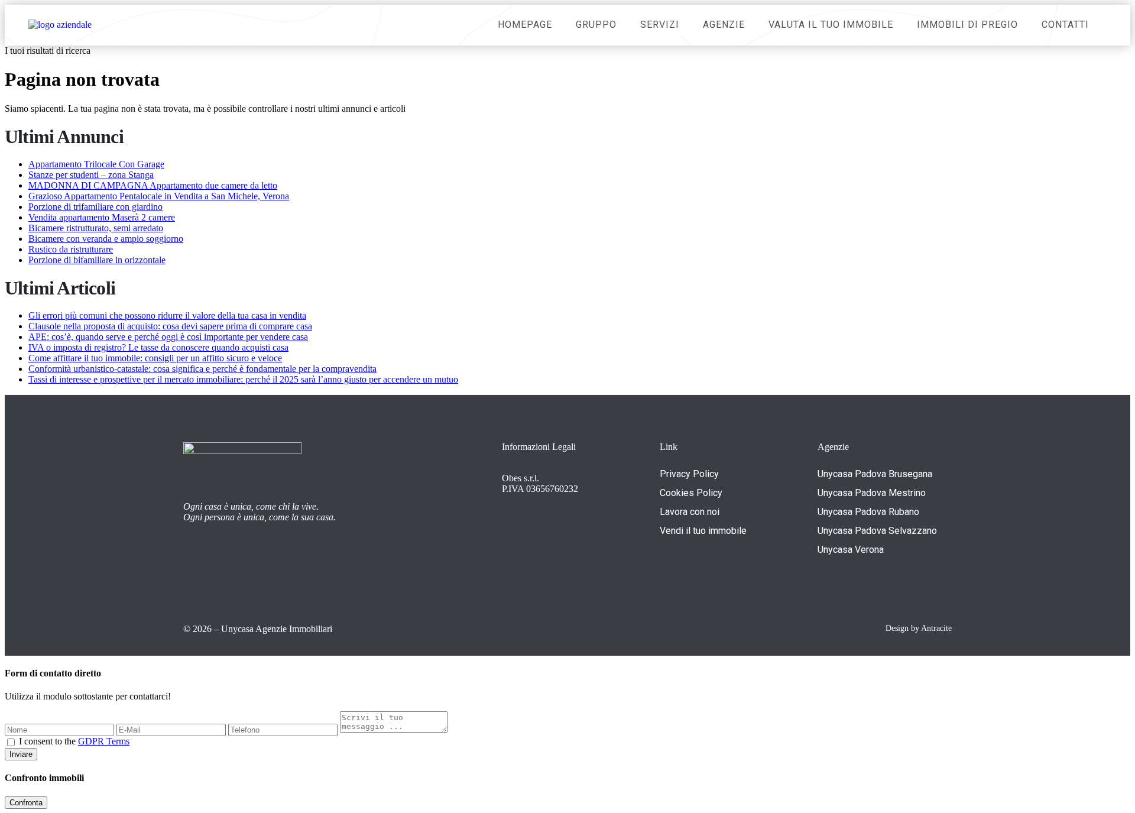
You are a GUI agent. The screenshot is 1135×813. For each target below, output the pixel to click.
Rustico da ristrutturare (70, 249)
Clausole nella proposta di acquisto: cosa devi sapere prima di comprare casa (170, 326)
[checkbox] (11, 742)
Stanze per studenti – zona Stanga (91, 175)
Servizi (659, 24)
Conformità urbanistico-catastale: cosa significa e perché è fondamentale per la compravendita (202, 369)
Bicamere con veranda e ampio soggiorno (105, 239)
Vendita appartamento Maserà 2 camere (101, 217)
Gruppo (596, 24)
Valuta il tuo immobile (830, 24)
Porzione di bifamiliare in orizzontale (97, 260)
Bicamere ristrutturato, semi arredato (95, 228)
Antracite (936, 628)
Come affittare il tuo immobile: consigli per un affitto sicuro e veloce (155, 358)
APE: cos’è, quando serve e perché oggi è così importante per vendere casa (168, 337)
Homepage (525, 24)
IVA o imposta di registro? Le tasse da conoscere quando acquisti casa (158, 347)
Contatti (1065, 24)
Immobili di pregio (967, 24)
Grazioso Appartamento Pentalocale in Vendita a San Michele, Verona (158, 196)
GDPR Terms (103, 741)
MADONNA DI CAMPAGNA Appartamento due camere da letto (152, 185)
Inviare (21, 754)
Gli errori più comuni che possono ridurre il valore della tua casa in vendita (167, 315)
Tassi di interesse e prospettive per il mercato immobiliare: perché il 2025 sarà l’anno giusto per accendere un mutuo (243, 379)
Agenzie (724, 24)
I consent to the (74, 741)
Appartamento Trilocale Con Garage (96, 164)
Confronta (26, 802)
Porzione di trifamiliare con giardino (95, 207)
